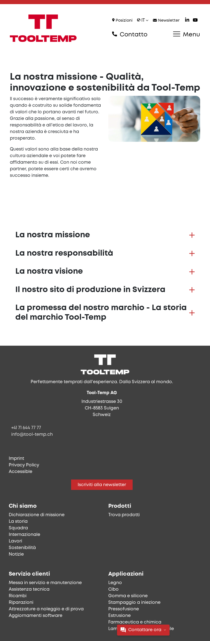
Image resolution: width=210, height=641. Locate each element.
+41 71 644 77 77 (26, 428)
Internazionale (24, 535)
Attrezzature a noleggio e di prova (46, 609)
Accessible (20, 472)
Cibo (113, 589)
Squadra (18, 528)
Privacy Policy (24, 465)
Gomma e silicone (128, 596)
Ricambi (18, 596)
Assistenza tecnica (29, 589)
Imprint (16, 459)
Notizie (16, 554)
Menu (190, 34)
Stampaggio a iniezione (134, 602)
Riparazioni (21, 602)
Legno (115, 583)
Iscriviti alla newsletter (102, 485)
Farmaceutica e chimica (134, 622)
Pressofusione (123, 609)
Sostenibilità (22, 548)
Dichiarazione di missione (37, 515)
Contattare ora (144, 630)
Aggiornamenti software (35, 616)
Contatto (132, 34)
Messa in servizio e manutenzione (45, 583)
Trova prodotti (124, 515)
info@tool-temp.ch (32, 434)
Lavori (15, 541)
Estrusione (119, 616)
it (143, 20)
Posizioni (124, 20)
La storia (18, 521)
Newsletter (168, 20)
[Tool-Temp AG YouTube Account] (195, 21)
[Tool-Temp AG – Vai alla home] (43, 28)
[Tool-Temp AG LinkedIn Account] (187, 21)
